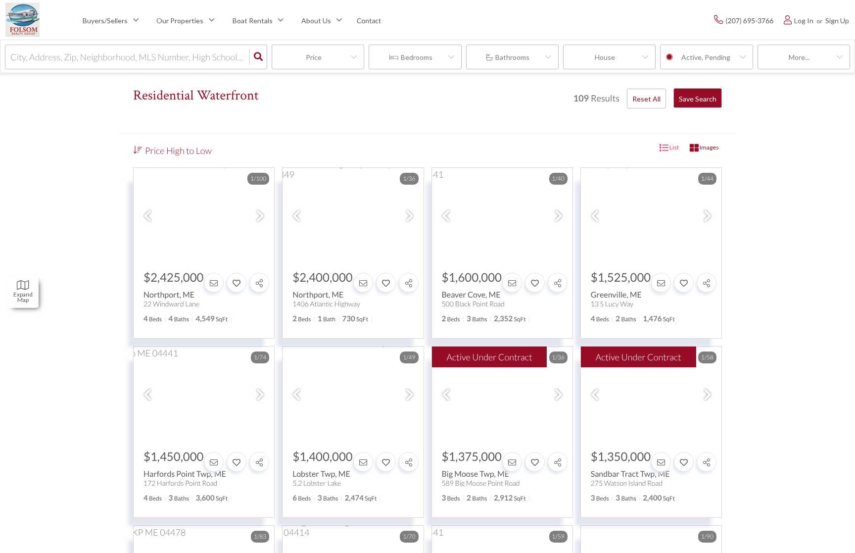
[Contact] (214, 283)
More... (799, 57)
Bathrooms (512, 57)
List (673, 147)
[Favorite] (236, 283)
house (605, 57)
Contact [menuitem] (369, 20)
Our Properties (179, 20)
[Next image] (260, 216)
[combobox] (11, 56)
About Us (316, 20)
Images (709, 147)
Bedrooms (416, 57)
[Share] (259, 283)
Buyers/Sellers (105, 20)
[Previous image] (147, 216)
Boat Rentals (253, 20)
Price (314, 57)
